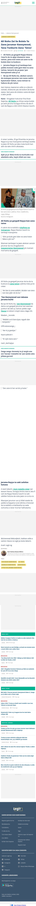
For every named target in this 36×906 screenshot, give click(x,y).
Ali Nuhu (12, 101)
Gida (2, 33)
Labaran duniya (5, 707)
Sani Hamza (20, 50)
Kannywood (21, 564)
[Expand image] (34, 189)
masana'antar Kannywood (12, 248)
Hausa (3, 311)
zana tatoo (14, 283)
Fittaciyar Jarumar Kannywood (11, 567)
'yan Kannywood (23, 303)
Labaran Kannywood (12, 33)
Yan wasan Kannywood (9, 561)
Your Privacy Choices (20, 905)
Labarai (3, 642)
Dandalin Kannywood (8, 564)
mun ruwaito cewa (21, 489)
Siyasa (3, 662)
